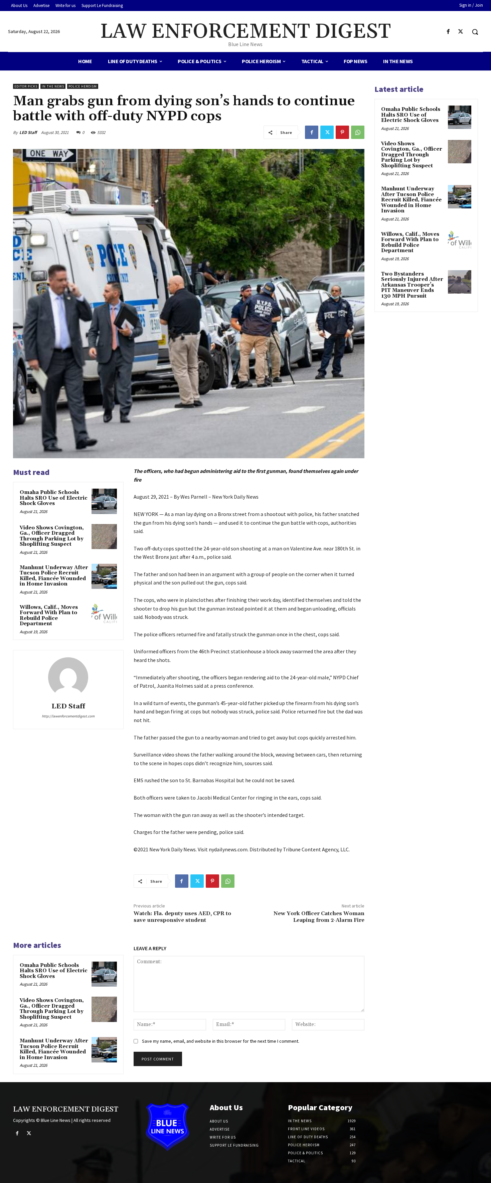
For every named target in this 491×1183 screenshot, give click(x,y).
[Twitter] (460, 31)
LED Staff (28, 132)
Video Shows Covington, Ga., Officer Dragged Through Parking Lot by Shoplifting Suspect (52, 536)
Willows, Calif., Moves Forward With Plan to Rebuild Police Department (49, 615)
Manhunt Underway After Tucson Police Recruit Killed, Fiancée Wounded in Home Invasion (54, 575)
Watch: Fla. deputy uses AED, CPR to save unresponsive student (182, 916)
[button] (475, 32)
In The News (53, 86)
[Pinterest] (342, 132)
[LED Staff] (68, 677)
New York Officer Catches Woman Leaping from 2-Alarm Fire (319, 916)
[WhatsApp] (357, 132)
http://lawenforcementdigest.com (68, 716)
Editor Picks (25, 86)
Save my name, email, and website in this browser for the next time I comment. (220, 1041)
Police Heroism (82, 86)
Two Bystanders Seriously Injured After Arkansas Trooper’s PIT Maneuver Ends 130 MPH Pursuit (412, 285)
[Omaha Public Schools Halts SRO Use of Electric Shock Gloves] (104, 501)
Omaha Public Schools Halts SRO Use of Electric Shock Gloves (54, 498)
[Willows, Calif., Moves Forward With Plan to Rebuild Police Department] (104, 616)
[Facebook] (448, 31)
